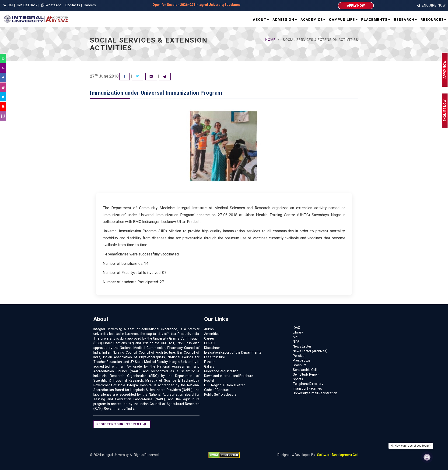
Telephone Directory (308, 384)
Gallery (209, 366)
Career (209, 338)
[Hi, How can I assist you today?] (427, 457)
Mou (296, 337)
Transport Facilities (307, 388)
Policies (298, 356)
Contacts (72, 5)
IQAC (296, 328)
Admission (283, 20)
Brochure (300, 365)
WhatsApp (54, 5)
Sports (298, 379)
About (259, 20)
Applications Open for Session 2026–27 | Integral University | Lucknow (152, 5)
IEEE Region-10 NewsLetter (224, 385)
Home (270, 40)
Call (10, 5)
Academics (312, 20)
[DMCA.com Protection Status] (224, 454)
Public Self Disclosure (220, 394)
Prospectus (302, 360)
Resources (432, 20)
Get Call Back (26, 5)
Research (404, 20)
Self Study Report (306, 374)
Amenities (212, 334)
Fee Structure (214, 357)
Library (298, 332)
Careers (89, 5)
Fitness (209, 362)
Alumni (209, 329)
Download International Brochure (228, 376)
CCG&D (209, 343)
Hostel (209, 380)
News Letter (302, 346)
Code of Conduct (216, 390)
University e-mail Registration (315, 393)
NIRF (296, 342)
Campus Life (342, 20)
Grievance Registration (221, 371)
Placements (374, 20)
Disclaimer (212, 348)
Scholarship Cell (305, 370)
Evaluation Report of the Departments (233, 352)
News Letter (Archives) (310, 351)
